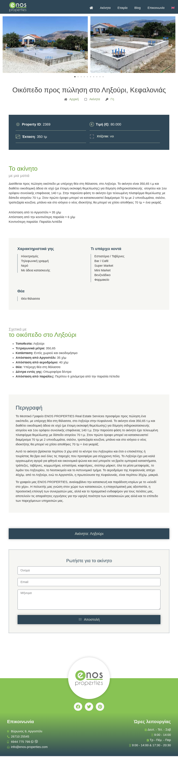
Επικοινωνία (156, 8)
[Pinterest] (100, 706)
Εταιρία (122, 8)
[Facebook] (78, 706)
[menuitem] (173, 8)
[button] (6, 45)
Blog (137, 8)
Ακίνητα (105, 8)
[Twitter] (89, 706)
